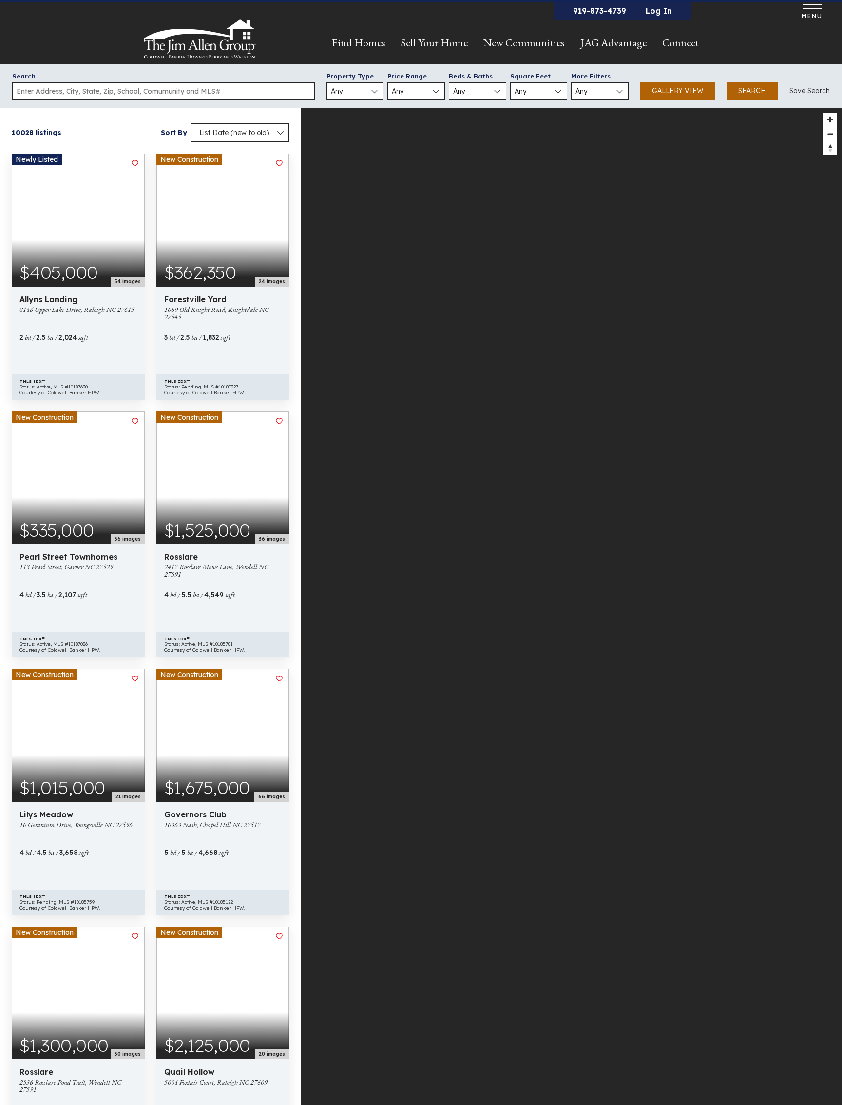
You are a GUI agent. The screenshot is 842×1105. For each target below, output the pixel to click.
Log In (659, 11)
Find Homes (358, 43)
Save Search (809, 90)
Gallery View (677, 90)
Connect (680, 43)
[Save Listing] (135, 163)
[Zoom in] (830, 120)
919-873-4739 (599, 11)
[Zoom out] (830, 134)
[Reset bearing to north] (830, 148)
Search (24, 76)
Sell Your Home (434, 43)
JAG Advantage (613, 43)
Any (337, 91)
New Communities (524, 43)
